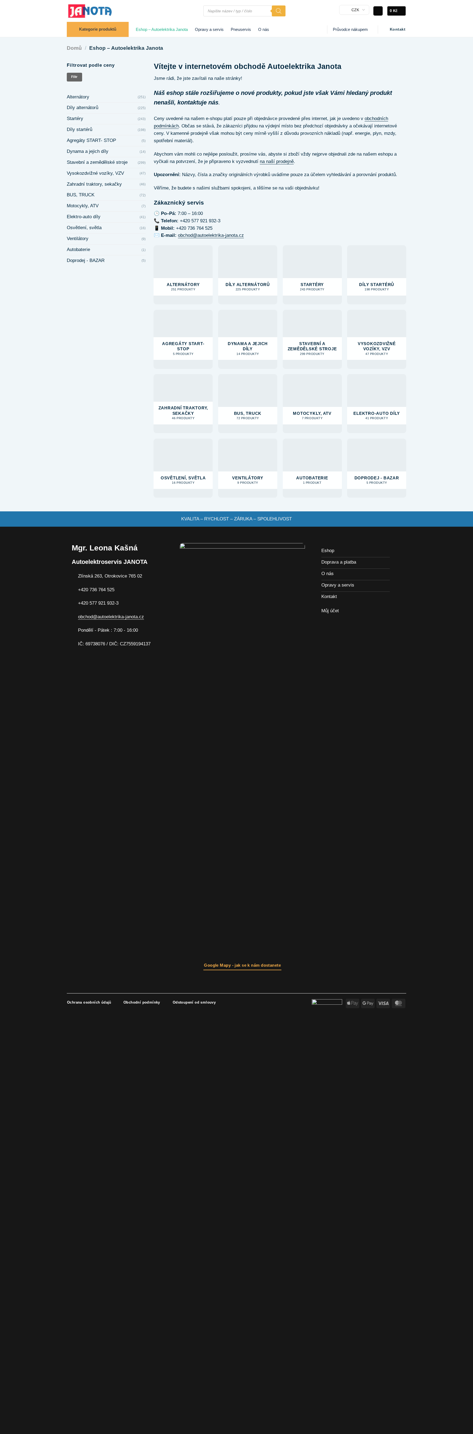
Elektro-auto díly (83, 216)
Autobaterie (78, 249)
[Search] (278, 10)
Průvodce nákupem (350, 29)
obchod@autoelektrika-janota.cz (211, 235)
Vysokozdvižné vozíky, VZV (95, 173)
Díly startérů (79, 129)
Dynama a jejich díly (87, 151)
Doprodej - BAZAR (86, 260)
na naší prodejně (277, 161)
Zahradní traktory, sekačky (94, 184)
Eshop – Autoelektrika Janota (162, 29)
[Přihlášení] (378, 11)
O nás (263, 29)
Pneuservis (241, 29)
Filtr (74, 77)
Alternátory (78, 97)
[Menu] (196, 11)
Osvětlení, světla (84, 227)
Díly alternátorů (82, 107)
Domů (74, 48)
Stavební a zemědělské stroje (97, 162)
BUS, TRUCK (80, 194)
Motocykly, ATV (83, 205)
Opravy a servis (209, 29)
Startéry (75, 118)
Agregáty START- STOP (91, 140)
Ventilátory (77, 238)
